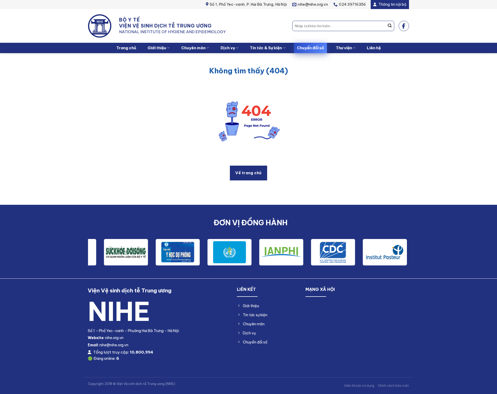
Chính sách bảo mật (393, 386)
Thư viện (344, 47)
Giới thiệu (157, 47)
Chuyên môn (193, 47)
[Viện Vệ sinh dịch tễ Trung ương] (99, 26)
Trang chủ (126, 47)
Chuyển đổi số (310, 47)
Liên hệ (374, 47)
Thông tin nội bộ (392, 4)
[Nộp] (390, 26)
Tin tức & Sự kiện (266, 47)
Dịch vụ (228, 47)
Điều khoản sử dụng (359, 386)
